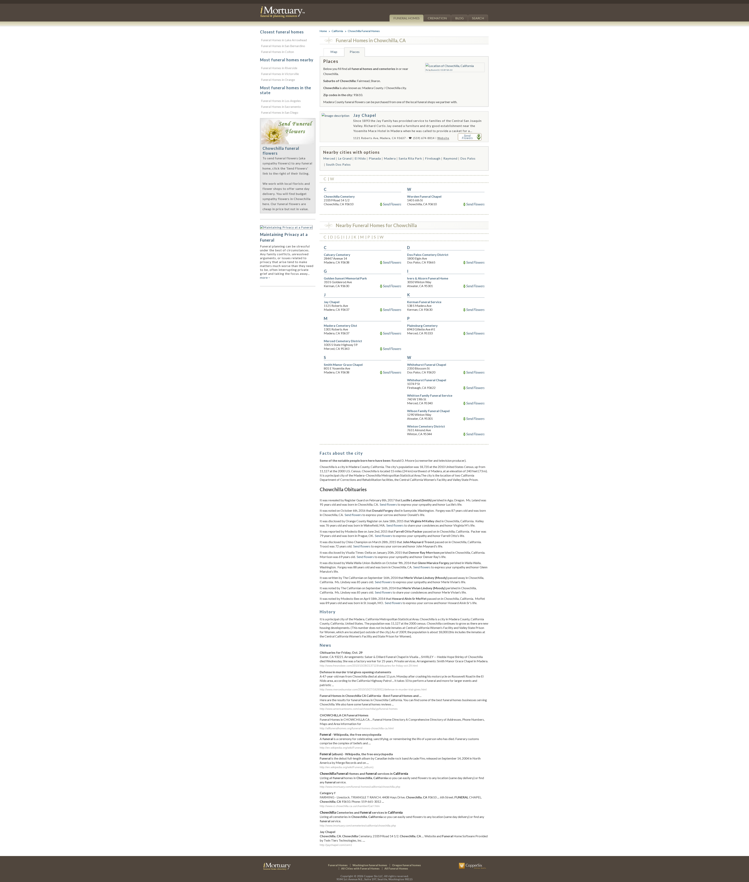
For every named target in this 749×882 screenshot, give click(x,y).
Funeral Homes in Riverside (279, 68)
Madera (390, 158)
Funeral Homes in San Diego (279, 112)
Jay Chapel (364, 115)
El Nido (360, 158)
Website (443, 138)
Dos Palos (468, 158)
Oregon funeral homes (406, 865)
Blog (459, 18)
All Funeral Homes (396, 868)
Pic (427, 70)
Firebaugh (432, 158)
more (265, 277)
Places (355, 52)
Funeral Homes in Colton (277, 52)
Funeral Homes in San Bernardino (283, 46)
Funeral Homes (406, 18)
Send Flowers (392, 204)
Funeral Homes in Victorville (280, 74)
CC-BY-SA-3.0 (447, 70)
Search (478, 18)
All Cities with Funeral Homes (360, 868)
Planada (375, 158)
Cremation (437, 18)
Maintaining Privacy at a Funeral (284, 237)
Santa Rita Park (410, 158)
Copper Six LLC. (373, 876)
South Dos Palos (338, 164)
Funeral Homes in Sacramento (281, 106)
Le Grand (345, 158)
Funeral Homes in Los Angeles (281, 101)
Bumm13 (435, 70)
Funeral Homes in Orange (278, 79)
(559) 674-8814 (424, 138)
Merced (329, 158)
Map (333, 52)
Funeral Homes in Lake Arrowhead (284, 40)
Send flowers (388, 504)
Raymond (450, 158)
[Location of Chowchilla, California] (450, 66)
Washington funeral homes (369, 865)
